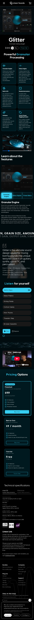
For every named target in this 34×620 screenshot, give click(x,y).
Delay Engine (17, 195)
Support (20, 580)
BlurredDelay (7, 587)
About (20, 573)
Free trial (24, 48)
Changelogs (22, 571)
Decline (16, 615)
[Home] (17, 3)
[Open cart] (30, 3)
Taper (4, 580)
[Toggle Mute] (23, 147)
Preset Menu (27, 195)
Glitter (5, 582)
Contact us (21, 582)
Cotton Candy (9, 307)
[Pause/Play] (28, 147)
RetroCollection (8, 567)
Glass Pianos (8, 296)
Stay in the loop (15, 595)
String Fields (9, 301)
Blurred (5, 584)
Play (7, 331)
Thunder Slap (9, 318)
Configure (25, 615)
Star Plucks (8, 313)
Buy (16, 48)
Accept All (8, 615)
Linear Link (21, 567)
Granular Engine (6, 195)
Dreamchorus (7, 578)
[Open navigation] (3, 3)
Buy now (17, 442)
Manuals (21, 569)
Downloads (22, 584)
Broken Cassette (10, 324)
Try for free (17, 473)
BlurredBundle (7, 569)
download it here (10, 555)
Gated (4, 576)
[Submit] (29, 600)
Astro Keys (8, 290)
